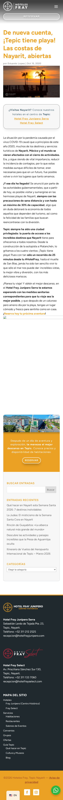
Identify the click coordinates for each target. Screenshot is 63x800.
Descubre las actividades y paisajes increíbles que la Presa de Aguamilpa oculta (28, 539)
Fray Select (12, 708)
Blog (8, 757)
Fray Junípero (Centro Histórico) (23, 703)
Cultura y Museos (15, 753)
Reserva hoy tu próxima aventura (24, 313)
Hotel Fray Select (31, 122)
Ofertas (7, 740)
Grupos (7, 735)
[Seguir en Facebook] (27, 792)
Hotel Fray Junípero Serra (31, 118)
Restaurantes (13, 721)
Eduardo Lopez (16, 63)
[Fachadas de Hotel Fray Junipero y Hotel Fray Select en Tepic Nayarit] (31, 431)
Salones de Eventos (16, 726)
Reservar (31, 460)
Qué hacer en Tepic (16, 748)
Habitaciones (13, 716)
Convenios (8, 730)
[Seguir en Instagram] (36, 792)
